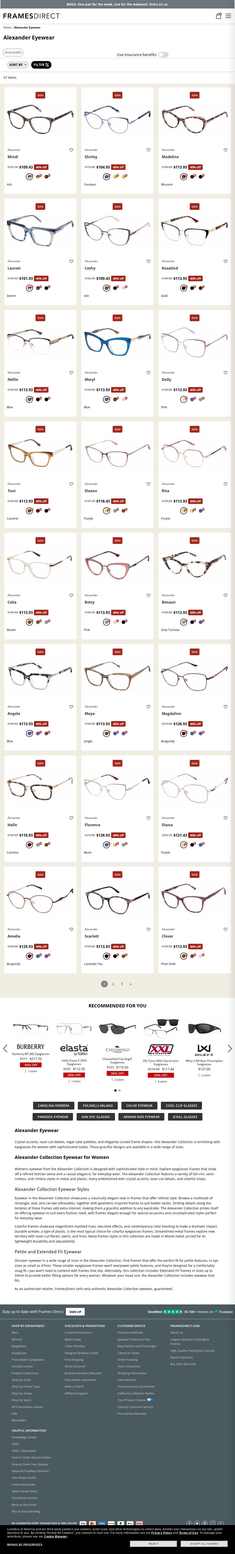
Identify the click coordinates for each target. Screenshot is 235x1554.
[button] (230, 1048)
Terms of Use (188, 1532)
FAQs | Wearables (24, 1451)
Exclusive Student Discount (83, 1373)
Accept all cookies (204, 1544)
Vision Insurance (129, 1366)
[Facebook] (189, 1523)
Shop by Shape (22, 1393)
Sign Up (75, 1312)
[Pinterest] (205, 1523)
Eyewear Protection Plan (134, 1339)
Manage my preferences (24, 1544)
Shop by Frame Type (26, 1387)
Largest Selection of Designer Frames (190, 1341)
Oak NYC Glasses (95, 1117)
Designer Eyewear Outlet (81, 1353)
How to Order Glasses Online (31, 1457)
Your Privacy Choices (132, 1400)
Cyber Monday (75, 1346)
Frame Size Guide (23, 1484)
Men (15, 1333)
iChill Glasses (185, 1117)
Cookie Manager (55, 1536)
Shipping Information (132, 1373)
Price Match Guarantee (80, 1380)
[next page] (130, 984)
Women (17, 1339)
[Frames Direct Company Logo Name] (31, 15)
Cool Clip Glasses (181, 1105)
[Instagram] (212, 1523)
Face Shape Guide (24, 1477)
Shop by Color (21, 1380)
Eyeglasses (19, 1346)
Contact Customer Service (135, 1407)
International (126, 1380)
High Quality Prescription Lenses (192, 1351)
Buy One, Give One (183, 1364)
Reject (154, 1544)
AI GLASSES (13, 52)
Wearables (19, 1420)
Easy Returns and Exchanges (137, 1346)
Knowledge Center (24, 1437)
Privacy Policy (161, 1532)
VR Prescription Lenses (27, 1407)
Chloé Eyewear (139, 1105)
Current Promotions (78, 1333)
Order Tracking (128, 1359)
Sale (14, 1413)
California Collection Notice (136, 1393)
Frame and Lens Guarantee (136, 1387)
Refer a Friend (74, 1387)
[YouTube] (220, 1523)
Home (7, 27)
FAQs (15, 1444)
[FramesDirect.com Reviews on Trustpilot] (185, 1311)
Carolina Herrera (53, 1105)
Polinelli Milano (98, 1105)
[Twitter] (197, 1523)
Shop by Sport (21, 1400)
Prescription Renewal (132, 1413)
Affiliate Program (76, 1393)
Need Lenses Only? (25, 1491)
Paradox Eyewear (53, 1117)
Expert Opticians (181, 1357)
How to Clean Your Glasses (30, 1464)
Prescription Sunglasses (28, 1359)
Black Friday (73, 1339)
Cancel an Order (128, 1353)
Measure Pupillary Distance (30, 1471)
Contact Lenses (22, 1366)
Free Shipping (74, 1359)
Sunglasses (19, 1353)
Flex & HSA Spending (26, 1511)
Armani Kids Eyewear (141, 1117)
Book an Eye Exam (24, 1505)
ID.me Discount (75, 1366)
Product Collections (25, 1373)
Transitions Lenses (24, 1498)
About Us (176, 1333)
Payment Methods (130, 1333)
